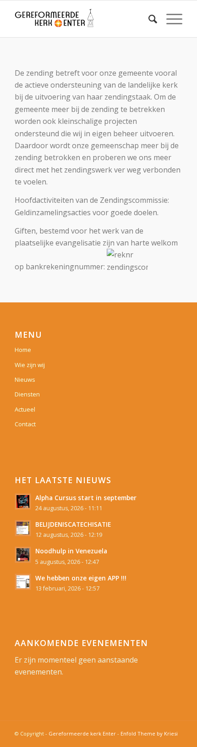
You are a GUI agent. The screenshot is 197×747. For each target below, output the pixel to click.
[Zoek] (148, 18)
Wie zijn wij (30, 365)
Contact (25, 424)
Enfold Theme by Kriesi (149, 733)
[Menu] (169, 18)
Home (23, 350)
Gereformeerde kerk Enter (82, 733)
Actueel (25, 409)
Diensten (27, 394)
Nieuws (25, 379)
